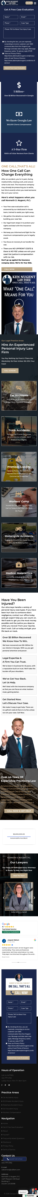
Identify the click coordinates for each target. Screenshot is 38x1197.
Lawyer (20, 794)
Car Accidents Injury (10, 1097)
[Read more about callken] (9, 3)
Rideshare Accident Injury (13, 1105)
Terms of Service (9, 1150)
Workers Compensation (12, 1112)
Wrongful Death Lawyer (23, 802)
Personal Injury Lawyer (10, 786)
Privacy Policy (8, 1146)
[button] (19, 304)
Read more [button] (5, 957)
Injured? (6, 1135)
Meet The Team (19, 876)
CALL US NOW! (10, 371)
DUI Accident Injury (10, 1109)
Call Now (29, 3)
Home (5, 1123)
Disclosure (7, 1142)
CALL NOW (9, 269)
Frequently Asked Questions (13, 1138)
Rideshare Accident (9, 794)
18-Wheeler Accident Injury (13, 1101)
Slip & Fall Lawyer (23, 791)
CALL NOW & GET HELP (19, 811)
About (5, 1131)
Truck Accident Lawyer (17, 789)
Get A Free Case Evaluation (13, 1127)
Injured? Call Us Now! (15, 1159)
